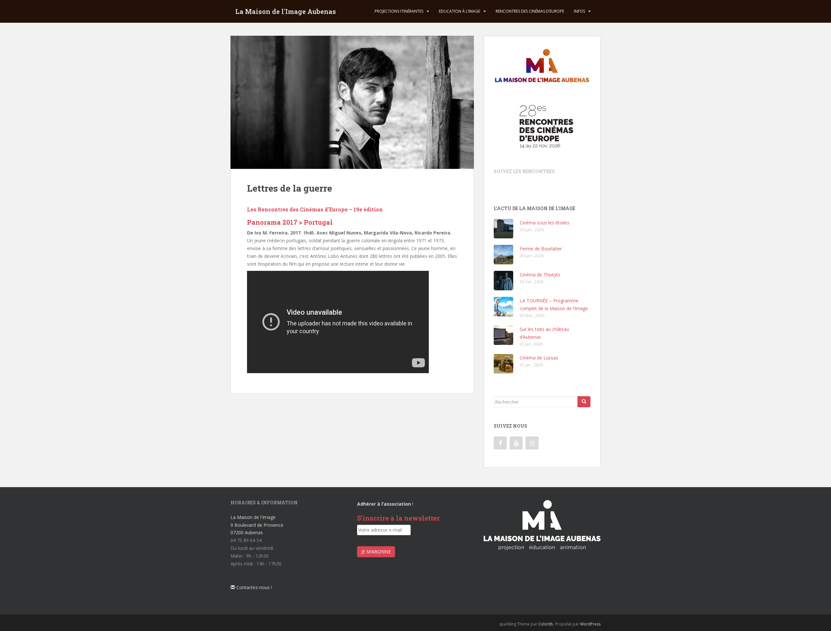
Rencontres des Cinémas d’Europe (530, 11)
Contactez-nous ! (253, 587)
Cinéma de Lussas (539, 358)
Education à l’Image (459, 11)
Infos (579, 11)
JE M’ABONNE (376, 552)
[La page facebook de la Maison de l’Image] (500, 442)
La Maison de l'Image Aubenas (285, 11)
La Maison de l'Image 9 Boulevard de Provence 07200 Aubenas (256, 525)
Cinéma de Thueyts (540, 274)
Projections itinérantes (399, 11)
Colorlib (545, 624)
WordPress (590, 624)
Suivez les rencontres (524, 171)
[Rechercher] (583, 401)
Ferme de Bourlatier (541, 249)
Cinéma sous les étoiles (544, 223)
